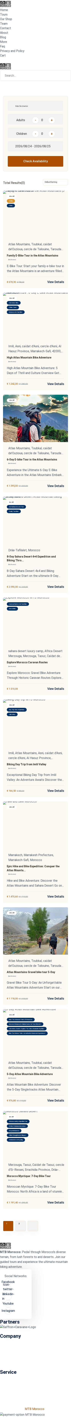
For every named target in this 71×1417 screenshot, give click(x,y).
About (4, 33)
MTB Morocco (34, 1409)
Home (4, 10)
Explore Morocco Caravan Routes (27, 662)
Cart (3, 55)
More (3, 42)
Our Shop (6, 19)
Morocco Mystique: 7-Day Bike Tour (29, 1176)
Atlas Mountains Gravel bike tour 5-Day (31, 972)
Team (4, 23)
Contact (5, 28)
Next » (33, 1226)
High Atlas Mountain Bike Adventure (29, 357)
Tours (4, 14)
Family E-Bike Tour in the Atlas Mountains (32, 255)
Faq (2, 46)
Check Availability (35, 161)
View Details (55, 282)
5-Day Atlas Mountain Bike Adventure (30, 1074)
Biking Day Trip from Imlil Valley (26, 764)
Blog (3, 37)
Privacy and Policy (12, 51)
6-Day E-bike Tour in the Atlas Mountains (32, 459)
